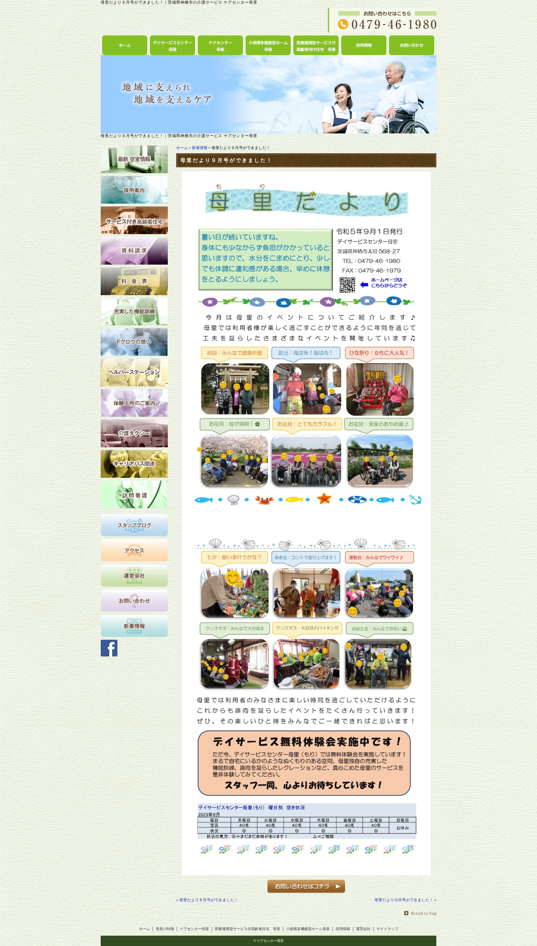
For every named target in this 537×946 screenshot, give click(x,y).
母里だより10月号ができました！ (404, 900)
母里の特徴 (165, 929)
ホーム (182, 148)
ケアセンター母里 (194, 929)
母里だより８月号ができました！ (208, 900)
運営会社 (363, 929)
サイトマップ (387, 929)
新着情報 (200, 148)
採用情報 (343, 929)
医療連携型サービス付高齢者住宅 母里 (247, 929)
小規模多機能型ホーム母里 (308, 929)
